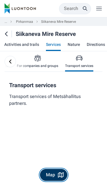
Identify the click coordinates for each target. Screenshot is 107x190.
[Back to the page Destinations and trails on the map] (6, 34)
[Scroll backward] (10, 61)
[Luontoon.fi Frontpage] (20, 8)
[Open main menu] (99, 8)
